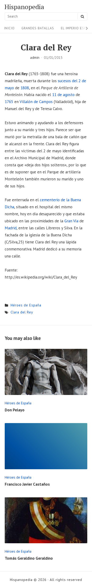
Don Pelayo (15, 410)
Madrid (11, 228)
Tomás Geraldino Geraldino (29, 558)
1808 (25, 87)
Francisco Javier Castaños (27, 484)
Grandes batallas (37, 28)
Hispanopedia (24, 7)
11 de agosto (63, 94)
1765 (9, 101)
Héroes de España (26, 305)
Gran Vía (71, 220)
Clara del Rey (22, 312)
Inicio (9, 28)
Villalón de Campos (36, 101)
